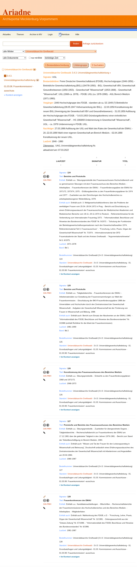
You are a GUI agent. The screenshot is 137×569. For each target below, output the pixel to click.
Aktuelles (7, 34)
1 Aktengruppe (80, 65)
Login (50, 34)
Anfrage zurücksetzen (93, 44)
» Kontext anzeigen (13, 95)
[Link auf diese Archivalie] (44, 184)
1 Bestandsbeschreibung (57, 65)
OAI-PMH (47, 180)
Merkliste (65, 34)
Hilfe (77, 34)
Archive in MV (36, 34)
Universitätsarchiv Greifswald (80, 263)
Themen (20, 34)
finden (76, 44)
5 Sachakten (98, 65)
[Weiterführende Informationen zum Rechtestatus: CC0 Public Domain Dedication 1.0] (46, 176)
